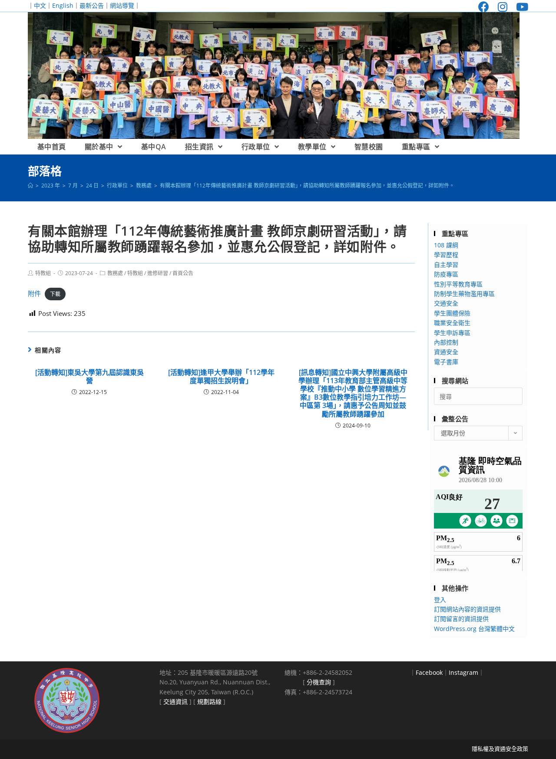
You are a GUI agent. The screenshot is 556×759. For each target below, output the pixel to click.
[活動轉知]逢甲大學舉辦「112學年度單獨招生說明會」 (221, 376)
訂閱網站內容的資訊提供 (467, 609)
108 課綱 (446, 245)
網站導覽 (122, 5)
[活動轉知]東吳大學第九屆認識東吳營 (89, 376)
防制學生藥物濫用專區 (464, 293)
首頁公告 (182, 273)
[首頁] (30, 185)
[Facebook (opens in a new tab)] (483, 6)
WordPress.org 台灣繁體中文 (474, 628)
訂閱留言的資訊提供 (461, 618)
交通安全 (446, 303)
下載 (55, 294)
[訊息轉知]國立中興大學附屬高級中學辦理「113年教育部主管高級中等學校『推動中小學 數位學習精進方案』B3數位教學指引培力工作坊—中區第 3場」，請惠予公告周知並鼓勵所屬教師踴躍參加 (352, 393)
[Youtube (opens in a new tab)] (520, 6)
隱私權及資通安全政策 (500, 748)
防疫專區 (446, 274)
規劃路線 (209, 701)
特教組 (43, 273)
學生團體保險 (452, 313)
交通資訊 (175, 701)
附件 (34, 293)
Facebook (429, 672)
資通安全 (446, 352)
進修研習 (157, 273)
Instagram (463, 672)
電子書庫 (446, 362)
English (62, 5)
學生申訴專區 (452, 333)
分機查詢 (319, 682)
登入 (440, 599)
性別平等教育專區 (458, 284)
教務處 (115, 273)
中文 (40, 5)
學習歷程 (446, 254)
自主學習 (446, 264)
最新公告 (91, 5)
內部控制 (446, 342)
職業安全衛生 (452, 323)
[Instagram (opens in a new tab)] (502, 6)
